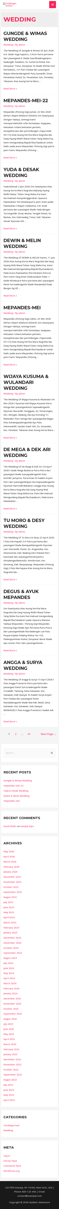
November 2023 (12, 1003)
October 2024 (10, 947)
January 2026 (10, 871)
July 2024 (8, 963)
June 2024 (8, 968)
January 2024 (10, 993)
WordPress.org (11, 1170)
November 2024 (12, 942)
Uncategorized (11, 1125)
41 (29, 734)
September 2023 (12, 1013)
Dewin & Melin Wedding (16, 795)
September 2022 (12, 1074)
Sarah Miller (9, 826)
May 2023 (8, 1033)
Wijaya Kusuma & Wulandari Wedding (26, 382)
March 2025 (9, 922)
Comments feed (12, 1165)
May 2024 (8, 973)
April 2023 (9, 1039)
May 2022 (8, 1094)
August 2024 (10, 957)
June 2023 (8, 1028)
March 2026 (9, 861)
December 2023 (12, 998)
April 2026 (9, 856)
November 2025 (12, 881)
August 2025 (10, 897)
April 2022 (9, 1099)
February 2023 (11, 1049)
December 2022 (12, 1059)
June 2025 (8, 907)
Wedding (8, 44)
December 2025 (12, 876)
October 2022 (10, 1069)
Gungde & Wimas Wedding (17, 780)
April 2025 (9, 917)
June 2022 (8, 1089)
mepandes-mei (22, 307)
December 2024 (12, 937)
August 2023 (10, 1018)
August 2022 (10, 1079)
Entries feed (10, 1160)
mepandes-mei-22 (25, 100)
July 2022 (8, 1084)
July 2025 (8, 902)
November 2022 (12, 1064)
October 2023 (10, 1008)
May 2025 (8, 912)
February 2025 (11, 927)
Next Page (48, 734)
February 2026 (11, 866)
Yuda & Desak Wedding (15, 790)
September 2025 (12, 891)
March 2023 (9, 1044)
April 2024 (9, 978)
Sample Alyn (27, 826)
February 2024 (11, 988)
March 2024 (9, 983)
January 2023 (10, 1054)
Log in (6, 1155)
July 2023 (8, 1023)
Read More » (10, 88)
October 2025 (10, 886)
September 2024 (12, 952)
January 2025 (10, 932)
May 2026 (8, 851)
